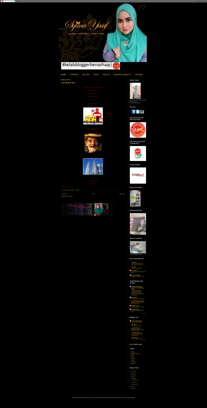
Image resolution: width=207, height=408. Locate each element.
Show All (144, 313)
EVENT (132, 357)
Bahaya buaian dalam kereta (137, 338)
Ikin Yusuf (133, 267)
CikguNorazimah (135, 309)
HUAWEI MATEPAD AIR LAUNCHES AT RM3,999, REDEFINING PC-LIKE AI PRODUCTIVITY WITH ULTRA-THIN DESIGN (137, 293)
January (134, 384)
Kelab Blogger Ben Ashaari (137, 301)
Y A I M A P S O (68, 83)
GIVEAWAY (133, 361)
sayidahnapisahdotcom (136, 320)
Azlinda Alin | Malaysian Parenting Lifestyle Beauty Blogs (137, 288)
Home (93, 193)
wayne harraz (134, 337)
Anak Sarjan (134, 270)
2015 (132, 374)
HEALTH (106, 74)
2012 (132, 376)
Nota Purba (134, 324)
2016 (132, 373)
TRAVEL (133, 363)
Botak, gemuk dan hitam (136, 325)
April (133, 378)
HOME (63, 74)
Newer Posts (64, 193)
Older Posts (122, 193)
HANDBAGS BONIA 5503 (136, 268)
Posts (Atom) (70, 196)
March (133, 382)
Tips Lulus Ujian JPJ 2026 (136, 322)
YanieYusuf (134, 262)
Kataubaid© (134, 297)
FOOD (96, 74)
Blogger (133, 397)
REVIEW (138, 74)
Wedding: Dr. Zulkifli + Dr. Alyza (137, 276)
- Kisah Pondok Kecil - (136, 332)
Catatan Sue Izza (135, 305)
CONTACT (74, 74)
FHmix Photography (136, 275)
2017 (132, 371)
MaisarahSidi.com (135, 328)
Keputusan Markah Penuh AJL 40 (138, 298)
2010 (132, 388)
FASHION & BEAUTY (122, 74)
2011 (132, 386)
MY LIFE (86, 74)
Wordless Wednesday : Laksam (137, 306)
